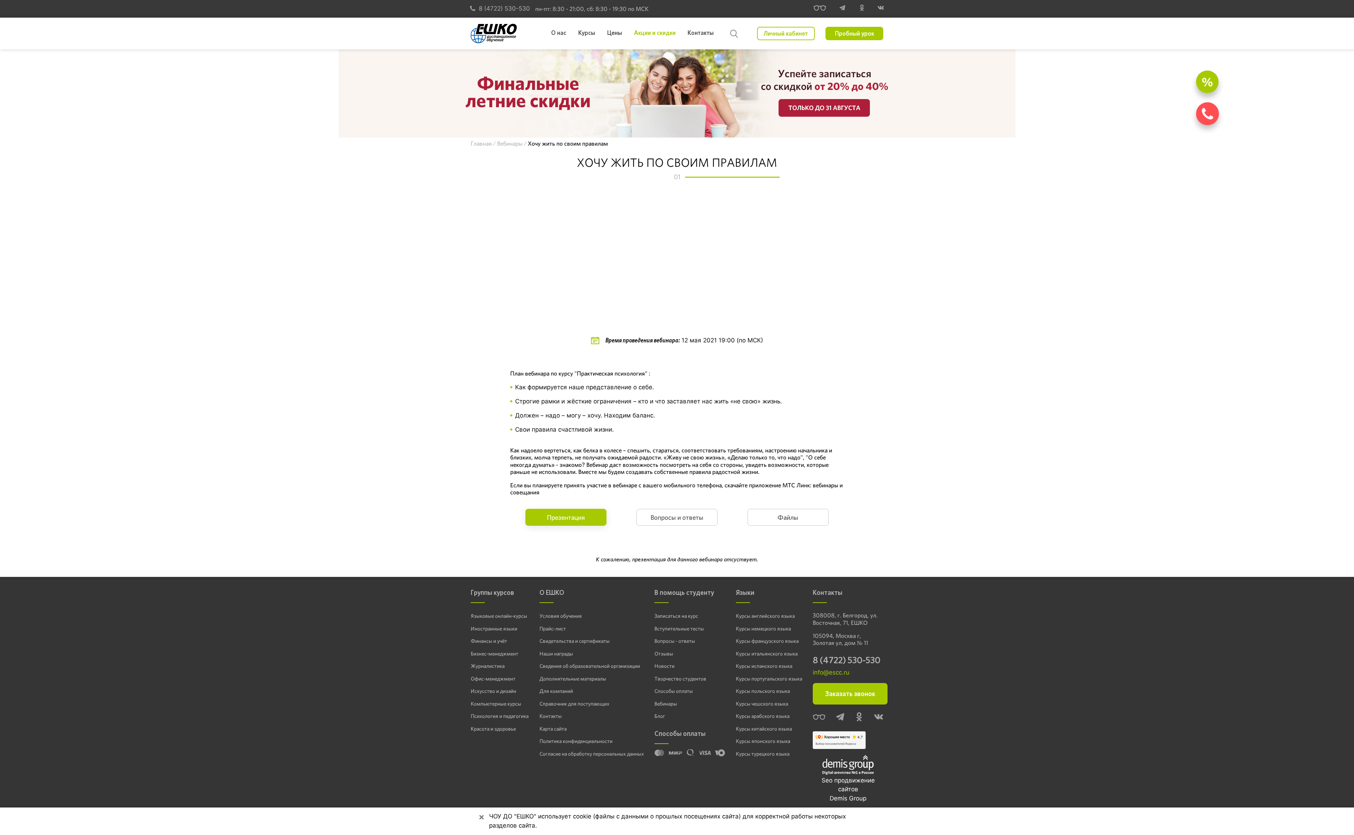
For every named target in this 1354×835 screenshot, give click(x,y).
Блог (659, 716)
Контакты (550, 716)
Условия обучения (560, 616)
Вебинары (665, 703)
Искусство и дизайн (493, 691)
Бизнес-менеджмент (494, 653)
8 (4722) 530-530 (504, 8)
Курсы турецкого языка (762, 753)
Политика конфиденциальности (575, 741)
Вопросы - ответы (674, 641)
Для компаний (556, 691)
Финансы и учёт (489, 641)
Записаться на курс (676, 616)
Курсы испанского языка (764, 666)
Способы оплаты (673, 691)
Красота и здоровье (493, 728)
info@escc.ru (831, 672)
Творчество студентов (680, 678)
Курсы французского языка (767, 641)
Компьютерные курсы (496, 703)
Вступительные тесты (679, 628)
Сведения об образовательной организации (589, 666)
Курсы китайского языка (764, 728)
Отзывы (663, 653)
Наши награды (556, 653)
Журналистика (488, 666)
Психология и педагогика (500, 716)
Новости (664, 666)
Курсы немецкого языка (763, 628)
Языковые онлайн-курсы (499, 616)
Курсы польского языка (763, 691)
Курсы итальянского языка (767, 653)
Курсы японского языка (763, 741)
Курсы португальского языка (769, 678)
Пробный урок (854, 33)
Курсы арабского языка (762, 716)
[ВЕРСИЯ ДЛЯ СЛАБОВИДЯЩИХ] (819, 8)
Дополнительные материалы (572, 678)
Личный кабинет (786, 33)
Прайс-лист (552, 628)
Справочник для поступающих (574, 703)
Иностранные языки (494, 628)
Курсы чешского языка (762, 703)
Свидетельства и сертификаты (574, 641)
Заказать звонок (850, 693)
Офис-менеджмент (493, 678)
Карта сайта (553, 728)
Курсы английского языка (765, 616)
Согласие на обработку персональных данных (591, 753)
